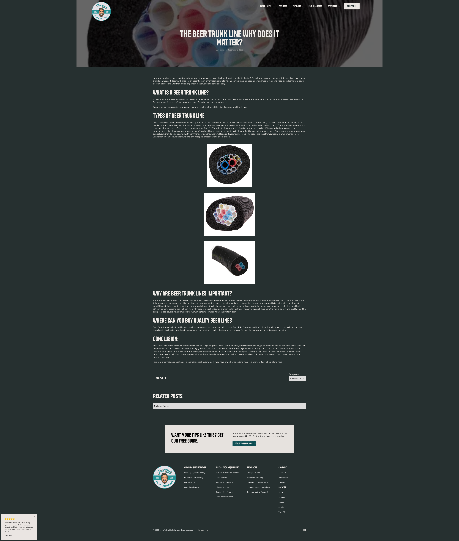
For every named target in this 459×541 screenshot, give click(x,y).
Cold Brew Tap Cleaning (193, 477)
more (7, 531)
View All (282, 512)
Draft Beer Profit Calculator (257, 482)
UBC (258, 327)
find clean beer (315, 6)
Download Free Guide (244, 443)
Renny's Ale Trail (253, 473)
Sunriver (282, 507)
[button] (266, 6)
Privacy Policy (203, 530)
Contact (282, 482)
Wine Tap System (222, 487)
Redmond (283, 497)
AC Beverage (245, 327)
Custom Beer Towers (224, 492)
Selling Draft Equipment (225, 482)
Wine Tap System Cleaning (194, 473)
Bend (281, 493)
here (280, 362)
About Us (282, 473)
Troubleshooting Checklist (257, 492)
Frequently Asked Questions (258, 487)
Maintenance (189, 482)
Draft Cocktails (221, 477)
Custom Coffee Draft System (227, 473)
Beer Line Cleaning (191, 487)
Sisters (281, 502)
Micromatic (227, 327)
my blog (210, 362)
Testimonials (283, 477)
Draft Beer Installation (224, 497)
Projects (283, 6)
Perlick (236, 327)
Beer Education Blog (255, 477)
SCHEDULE (352, 6)
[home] (101, 11)
